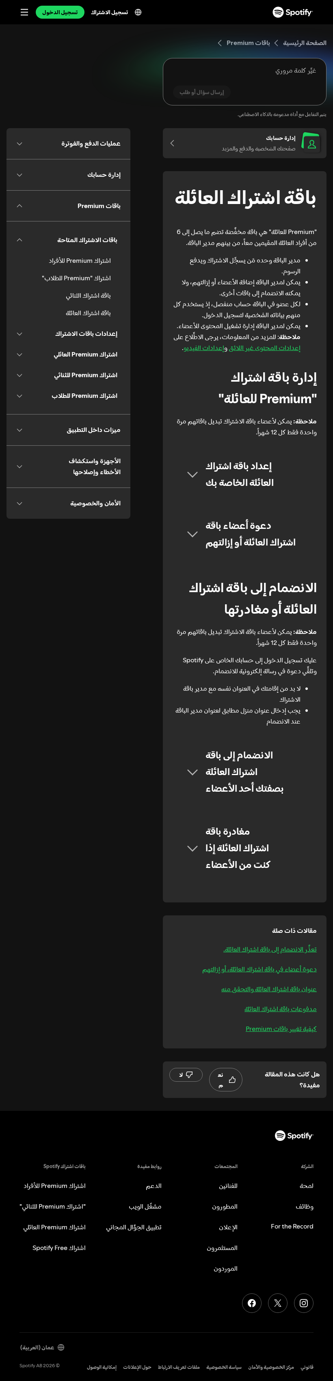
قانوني (307, 1367)
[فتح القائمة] (24, 12)
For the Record (292, 1226)
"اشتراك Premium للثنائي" (52, 1206)
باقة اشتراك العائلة (88, 312)
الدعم (154, 1185)
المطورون (225, 1206)
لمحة (307, 1185)
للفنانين (228, 1185)
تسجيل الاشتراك (109, 12)
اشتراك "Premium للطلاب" (76, 277)
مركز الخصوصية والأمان (271, 1367)
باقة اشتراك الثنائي (88, 295)
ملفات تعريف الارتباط (179, 1367)
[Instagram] (304, 1303)
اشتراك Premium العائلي (54, 1226)
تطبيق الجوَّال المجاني (134, 1226)
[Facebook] (252, 1303)
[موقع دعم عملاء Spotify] (293, 12)
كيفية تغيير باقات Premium (281, 1028)
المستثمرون (222, 1247)
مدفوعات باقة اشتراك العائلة (280, 1008)
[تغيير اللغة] (138, 12)
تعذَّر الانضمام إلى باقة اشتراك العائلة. (270, 949)
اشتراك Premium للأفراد (80, 260)
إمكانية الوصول (102, 1367)
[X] (278, 1303)
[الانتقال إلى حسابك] (175, 143)
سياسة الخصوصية (224, 1367)
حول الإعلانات (137, 1367)
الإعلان (228, 1226)
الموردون (226, 1268)
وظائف (305, 1206)
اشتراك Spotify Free (59, 1247)
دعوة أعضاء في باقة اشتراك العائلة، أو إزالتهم (259, 968)
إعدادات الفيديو (204, 347)
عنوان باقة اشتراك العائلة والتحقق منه (269, 988)
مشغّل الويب (145, 1206)
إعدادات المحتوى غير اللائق (265, 347)
